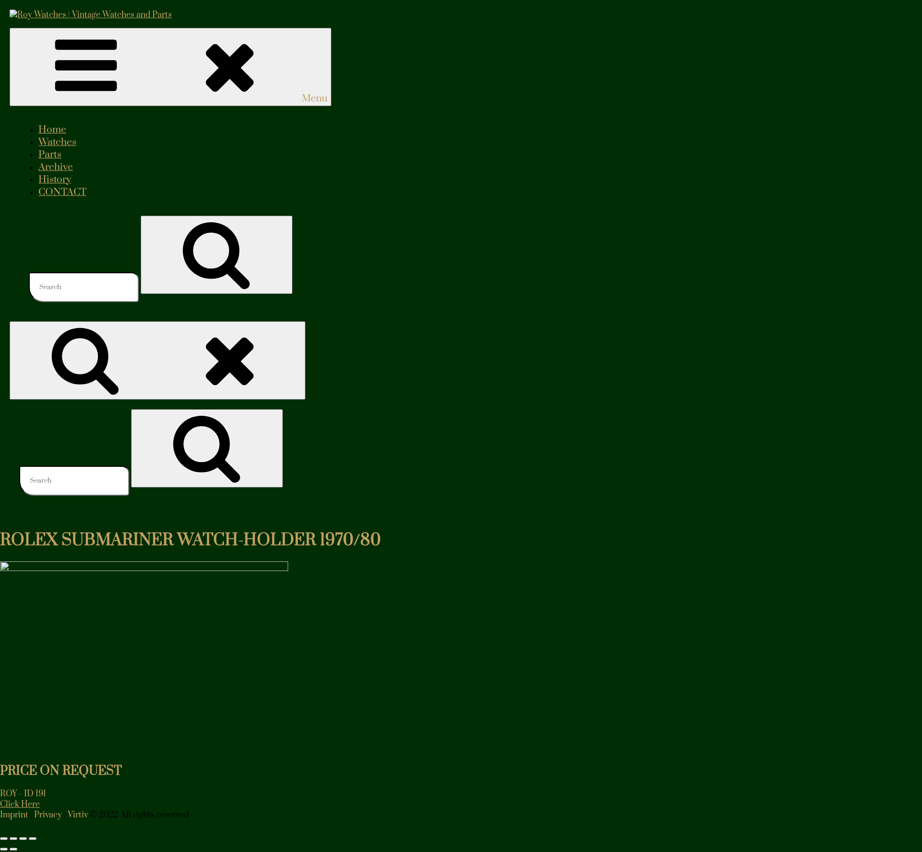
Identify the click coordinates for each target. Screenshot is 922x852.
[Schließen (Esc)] (32, 838)
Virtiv (78, 815)
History (54, 179)
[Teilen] (23, 838)
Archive (55, 167)
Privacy (48, 815)
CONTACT (62, 192)
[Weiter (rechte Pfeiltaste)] (13, 849)
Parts (49, 154)
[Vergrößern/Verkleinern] (4, 838)
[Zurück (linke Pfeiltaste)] (4, 849)
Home (52, 129)
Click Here (20, 804)
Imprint (14, 815)
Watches (57, 142)
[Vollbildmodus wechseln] (13, 838)
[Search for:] (85, 286)
